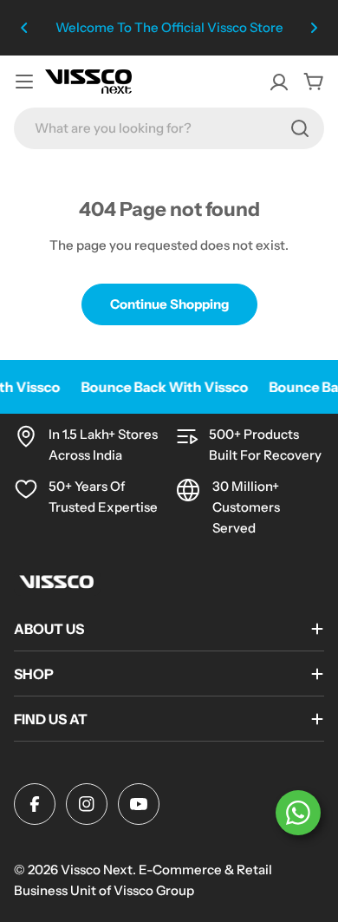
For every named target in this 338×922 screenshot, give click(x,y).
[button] (24, 27)
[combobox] (169, 128)
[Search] (299, 128)
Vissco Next (97, 869)
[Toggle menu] (24, 81)
